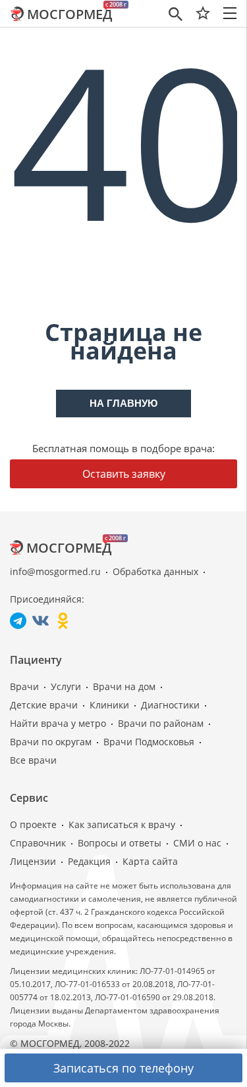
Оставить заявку (123, 474)
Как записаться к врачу (122, 824)
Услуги (66, 686)
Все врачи (33, 760)
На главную (123, 403)
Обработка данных (155, 571)
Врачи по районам (161, 723)
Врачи (24, 686)
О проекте (33, 824)
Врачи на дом (124, 686)
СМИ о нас (197, 843)
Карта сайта (150, 861)
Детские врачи (44, 705)
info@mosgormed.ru (55, 571)
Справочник (38, 843)
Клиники (109, 705)
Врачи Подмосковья (148, 741)
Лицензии (33, 861)
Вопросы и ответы (119, 843)
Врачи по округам (51, 741)
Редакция (89, 861)
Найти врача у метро (58, 723)
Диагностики (170, 705)
